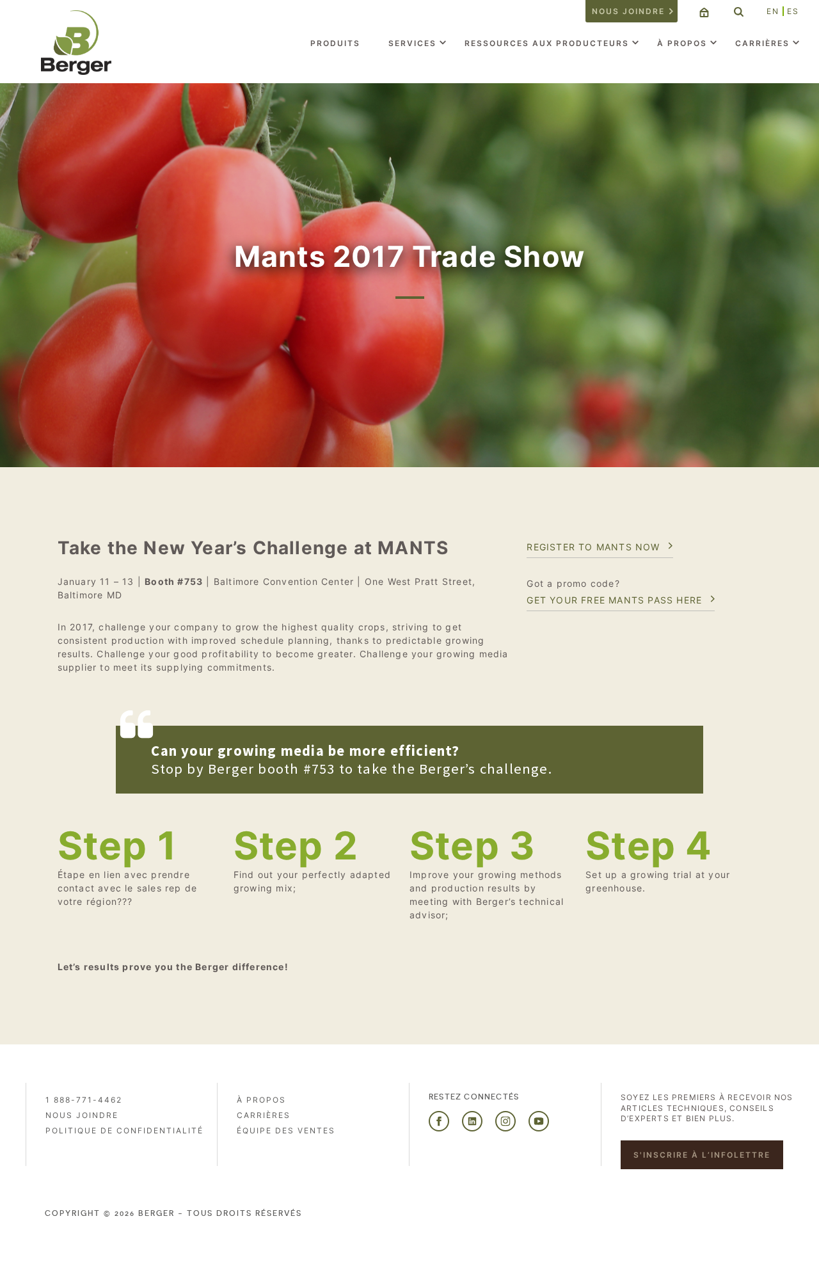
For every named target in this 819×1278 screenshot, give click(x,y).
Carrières (762, 43)
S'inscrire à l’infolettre (701, 1155)
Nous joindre (628, 11)
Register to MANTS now (593, 546)
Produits (335, 43)
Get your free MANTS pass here (614, 600)
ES (793, 11)
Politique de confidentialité (124, 1130)
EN (773, 11)
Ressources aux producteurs (547, 43)
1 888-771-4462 (83, 1100)
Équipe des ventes (286, 1130)
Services (412, 43)
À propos (682, 43)
